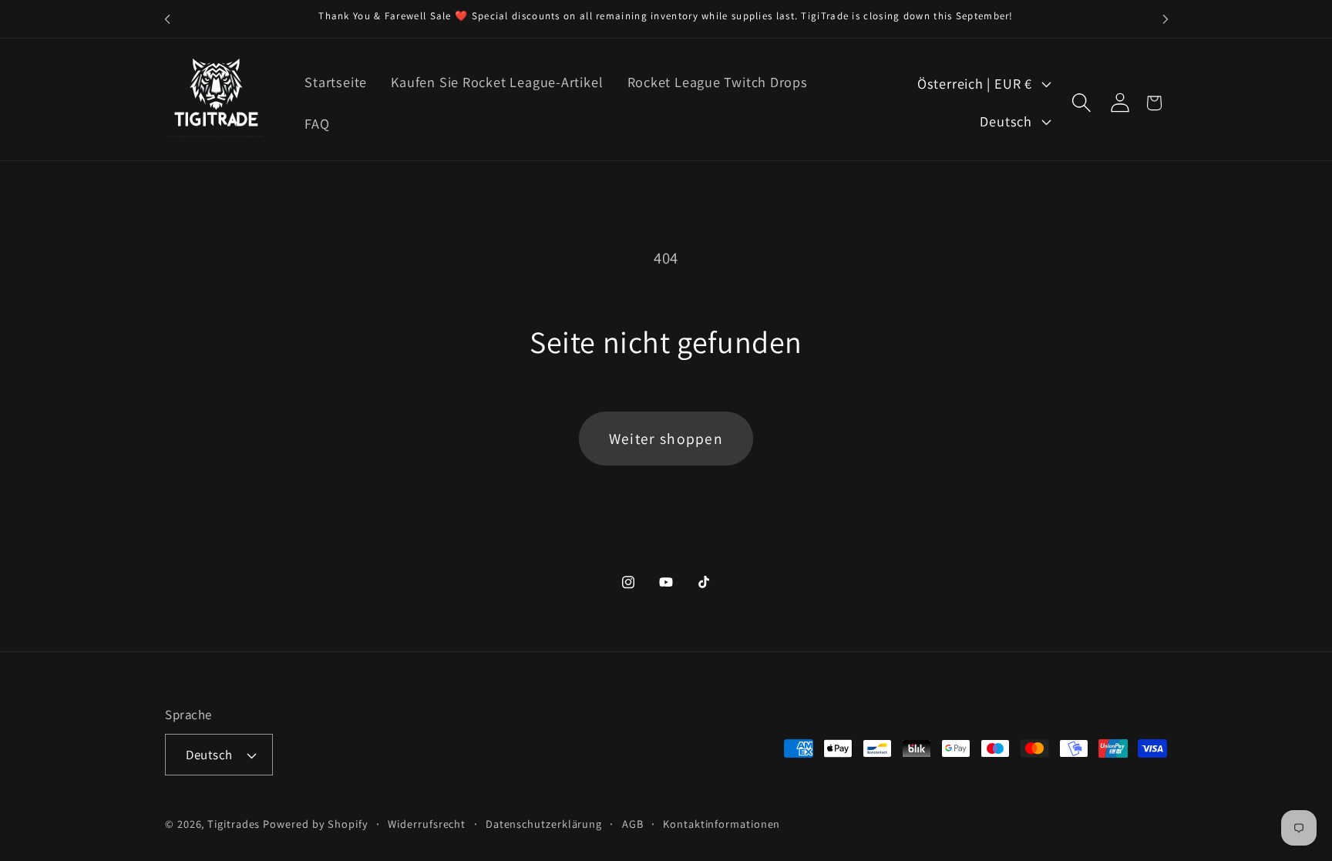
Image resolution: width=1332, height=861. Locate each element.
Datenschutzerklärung (544, 823)
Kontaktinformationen (721, 823)
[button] (1081, 103)
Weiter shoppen (666, 439)
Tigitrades (233, 823)
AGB (633, 823)
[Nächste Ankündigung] (1165, 19)
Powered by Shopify (315, 823)
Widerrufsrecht (427, 823)
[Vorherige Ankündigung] (167, 19)
